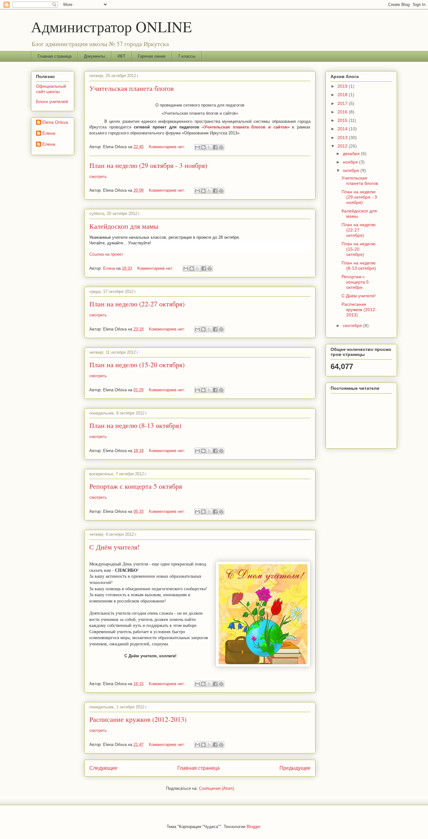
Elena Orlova (55, 122)
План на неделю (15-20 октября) (137, 364)
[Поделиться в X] (209, 147)
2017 (343, 103)
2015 (343, 120)
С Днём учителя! (114, 546)
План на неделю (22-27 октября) (137, 303)
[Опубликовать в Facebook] (215, 147)
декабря (352, 153)
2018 (343, 94)
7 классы (186, 56)
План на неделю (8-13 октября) (135, 425)
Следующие (103, 768)
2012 (343, 146)
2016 (343, 111)
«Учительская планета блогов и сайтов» (246, 127)
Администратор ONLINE (111, 26)
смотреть (98, 176)
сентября (353, 325)
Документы (94, 56)
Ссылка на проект (106, 254)
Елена (48, 133)
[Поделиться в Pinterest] (221, 147)
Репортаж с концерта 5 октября (135, 486)
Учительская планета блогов (131, 88)
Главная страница (54, 56)
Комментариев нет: (167, 146)
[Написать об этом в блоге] (203, 147)
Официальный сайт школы (51, 89)
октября (351, 170)
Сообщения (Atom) (216, 788)
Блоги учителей (52, 101)
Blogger (253, 826)
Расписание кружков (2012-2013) (137, 719)
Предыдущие (295, 768)
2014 (343, 128)
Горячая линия (151, 56)
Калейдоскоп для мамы (124, 226)
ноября (351, 161)
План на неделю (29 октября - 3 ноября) (148, 165)
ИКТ (121, 56)
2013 (343, 137)
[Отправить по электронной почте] (197, 147)
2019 (343, 86)
